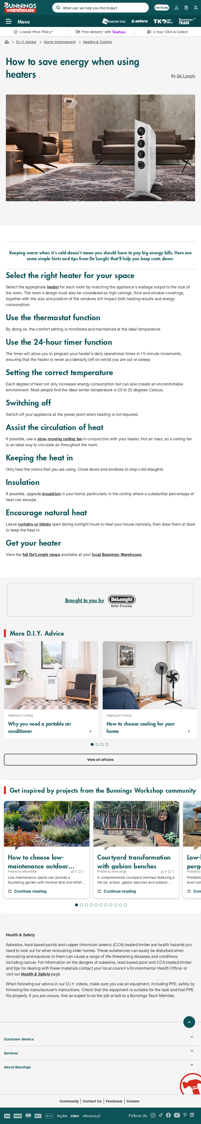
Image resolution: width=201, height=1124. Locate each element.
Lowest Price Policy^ (36, 32)
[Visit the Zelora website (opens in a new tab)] (139, 21)
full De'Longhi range (41, 554)
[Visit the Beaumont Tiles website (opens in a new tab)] (114, 21)
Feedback (114, 1101)
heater (53, 286)
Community (69, 1101)
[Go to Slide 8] (110, 904)
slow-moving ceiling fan (59, 438)
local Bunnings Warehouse (117, 554)
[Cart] (196, 7)
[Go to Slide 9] (115, 904)
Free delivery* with (96, 32)
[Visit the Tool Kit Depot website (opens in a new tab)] (163, 21)
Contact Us (92, 1101)
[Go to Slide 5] (96, 904)
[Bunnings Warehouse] (20, 11)
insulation (51, 493)
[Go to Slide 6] (101, 904)
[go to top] (189, 1022)
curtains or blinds (34, 524)
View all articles (100, 759)
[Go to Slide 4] (106, 744)
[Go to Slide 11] (125, 904)
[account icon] (176, 7)
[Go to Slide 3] (101, 744)
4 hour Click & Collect (170, 32)
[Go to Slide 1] (92, 744)
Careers (132, 1101)
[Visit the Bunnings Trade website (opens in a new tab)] (187, 21)
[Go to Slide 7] (105, 904)
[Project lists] (186, 7)
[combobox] (100, 7)
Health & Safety (35, 974)
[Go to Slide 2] (97, 744)
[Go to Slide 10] (120, 904)
